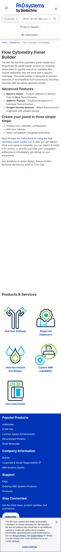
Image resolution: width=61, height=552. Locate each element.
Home (4, 42)
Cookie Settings (29, 547)
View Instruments (15, 403)
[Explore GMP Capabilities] (45, 354)
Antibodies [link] (8, 424)
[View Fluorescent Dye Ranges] (15, 354)
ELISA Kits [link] (7, 429)
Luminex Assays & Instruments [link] (18, 434)
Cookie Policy (36, 535)
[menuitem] (4, 42)
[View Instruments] (15, 390)
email (27, 164)
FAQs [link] (5, 481)
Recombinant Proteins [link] (14, 438)
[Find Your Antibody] (15, 318)
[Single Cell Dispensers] (45, 318)
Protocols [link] (7, 491)
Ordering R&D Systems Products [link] (19, 486)
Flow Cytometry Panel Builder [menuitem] (36, 42)
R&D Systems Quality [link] (13, 467)
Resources (15, 42)
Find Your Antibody (15, 331)
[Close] (56, 522)
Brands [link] (6, 457)
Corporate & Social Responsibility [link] (20, 462)
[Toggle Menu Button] (6, 8)
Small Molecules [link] (11, 443)
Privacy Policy (19, 535)
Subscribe (10, 516)
